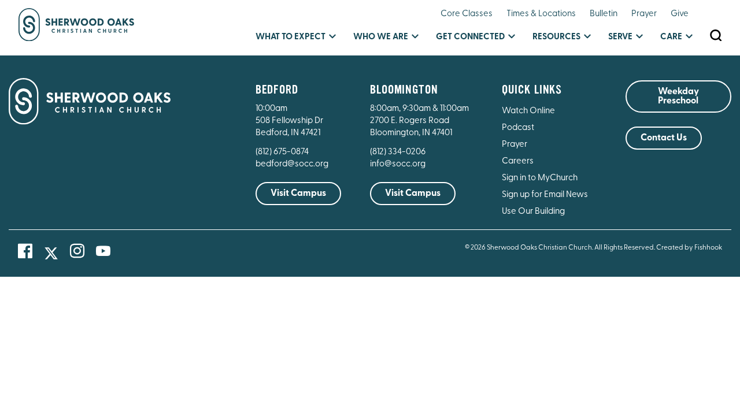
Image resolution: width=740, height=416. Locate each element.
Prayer (644, 14)
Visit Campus (298, 193)
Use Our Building (533, 211)
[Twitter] (51, 253)
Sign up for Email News (545, 195)
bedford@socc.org (292, 164)
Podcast (518, 128)
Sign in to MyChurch (540, 178)
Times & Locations (541, 14)
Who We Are (380, 37)
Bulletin (603, 14)
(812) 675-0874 (283, 152)
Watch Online (528, 111)
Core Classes (467, 14)
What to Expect (290, 37)
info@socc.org (398, 164)
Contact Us (664, 138)
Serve (620, 37)
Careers (518, 161)
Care (671, 37)
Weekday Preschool (678, 96)
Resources (556, 37)
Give (680, 14)
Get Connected (470, 37)
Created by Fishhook (689, 247)
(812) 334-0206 (398, 152)
